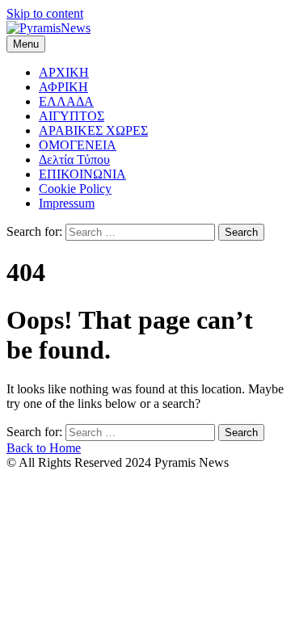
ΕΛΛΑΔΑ (66, 101)
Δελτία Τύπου (74, 159)
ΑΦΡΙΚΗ (63, 87)
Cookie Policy (75, 188)
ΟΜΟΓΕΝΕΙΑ (77, 145)
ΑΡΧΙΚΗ (64, 72)
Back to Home (43, 448)
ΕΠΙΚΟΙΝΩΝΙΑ (82, 174)
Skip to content (44, 13)
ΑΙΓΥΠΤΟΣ (71, 116)
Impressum (67, 203)
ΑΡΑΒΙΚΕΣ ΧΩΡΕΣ (93, 130)
